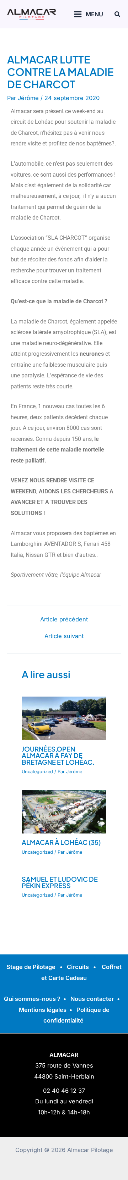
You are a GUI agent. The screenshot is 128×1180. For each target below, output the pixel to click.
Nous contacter (92, 998)
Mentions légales (42, 1009)
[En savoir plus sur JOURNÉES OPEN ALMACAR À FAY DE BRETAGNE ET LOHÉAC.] (64, 717)
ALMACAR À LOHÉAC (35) (61, 842)
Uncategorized (37, 771)
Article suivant (64, 636)
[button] (117, 14)
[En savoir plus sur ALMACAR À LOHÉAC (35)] (64, 811)
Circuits (78, 966)
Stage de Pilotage (30, 966)
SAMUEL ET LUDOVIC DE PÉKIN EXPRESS (60, 882)
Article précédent (64, 619)
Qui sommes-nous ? (32, 998)
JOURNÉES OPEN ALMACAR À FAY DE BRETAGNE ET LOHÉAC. (58, 755)
